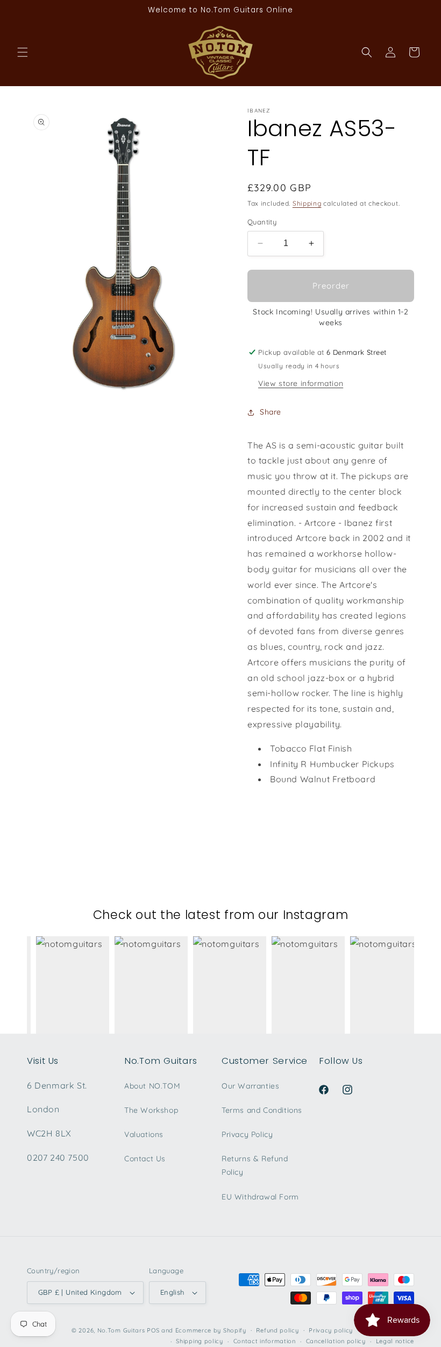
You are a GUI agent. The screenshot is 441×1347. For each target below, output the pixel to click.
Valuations (143, 1134)
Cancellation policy (336, 1341)
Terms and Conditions (262, 1110)
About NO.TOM (152, 1086)
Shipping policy (199, 1341)
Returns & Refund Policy (255, 1165)
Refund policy (277, 1330)
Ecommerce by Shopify (210, 1330)
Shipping (307, 203)
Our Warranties (250, 1086)
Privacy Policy (247, 1134)
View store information (300, 383)
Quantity (261, 222)
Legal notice (395, 1341)
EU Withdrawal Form (260, 1197)
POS (153, 1330)
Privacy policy (331, 1330)
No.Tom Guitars (121, 1330)
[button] (22, 52)
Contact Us (145, 1158)
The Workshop (151, 1110)
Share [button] (270, 412)
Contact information (264, 1341)
